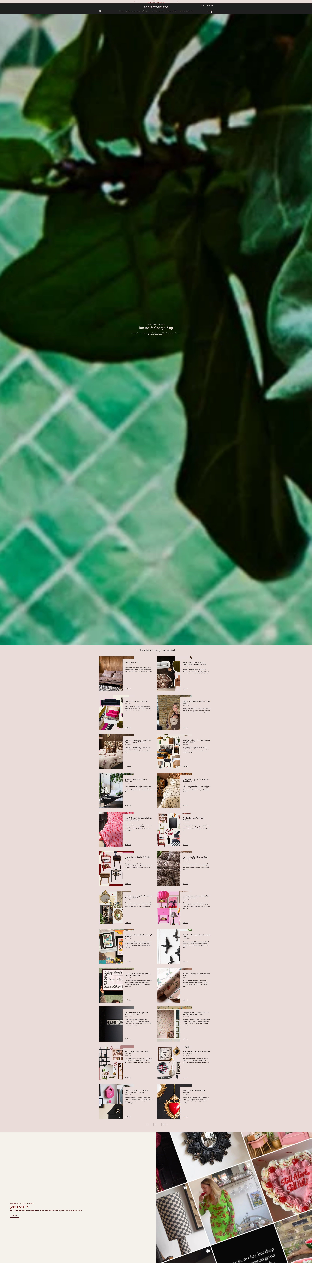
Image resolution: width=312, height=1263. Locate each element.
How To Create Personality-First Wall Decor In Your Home (137, 974)
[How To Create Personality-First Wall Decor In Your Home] (116, 985)
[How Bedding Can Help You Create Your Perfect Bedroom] (174, 868)
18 (163, 1124)
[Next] (177, 1)
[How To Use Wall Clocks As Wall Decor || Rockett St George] (116, 1101)
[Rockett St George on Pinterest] (208, 5)
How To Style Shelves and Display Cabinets (137, 1052)
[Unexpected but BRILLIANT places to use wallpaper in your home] (174, 1023)
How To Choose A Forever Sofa (136, 701)
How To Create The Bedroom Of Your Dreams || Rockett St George (138, 741)
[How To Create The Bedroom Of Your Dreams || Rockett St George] (116, 751)
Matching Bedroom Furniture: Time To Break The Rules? (196, 741)
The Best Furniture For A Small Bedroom (193, 819)
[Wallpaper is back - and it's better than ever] (174, 985)
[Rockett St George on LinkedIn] (206, 5)
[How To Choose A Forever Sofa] (116, 712)
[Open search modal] (100, 11)
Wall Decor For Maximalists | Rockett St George (196, 936)
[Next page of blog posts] (167, 1124)
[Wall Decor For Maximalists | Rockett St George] (174, 946)
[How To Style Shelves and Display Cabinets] (116, 1062)
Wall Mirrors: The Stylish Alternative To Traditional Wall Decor (138, 897)
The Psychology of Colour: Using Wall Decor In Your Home (196, 897)
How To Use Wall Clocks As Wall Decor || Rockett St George (136, 1091)
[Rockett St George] (156, 7)
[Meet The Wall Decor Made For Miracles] (174, 1101)
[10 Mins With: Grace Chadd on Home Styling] (174, 712)
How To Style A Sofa (132, 662)
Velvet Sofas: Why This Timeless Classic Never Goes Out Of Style (194, 663)
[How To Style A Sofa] (116, 673)
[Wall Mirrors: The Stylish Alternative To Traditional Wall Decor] (116, 907)
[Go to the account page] (208, 11)
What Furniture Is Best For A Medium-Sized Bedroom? (196, 780)
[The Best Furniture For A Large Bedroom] (116, 790)
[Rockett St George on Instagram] (203, 5)
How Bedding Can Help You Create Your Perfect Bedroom (195, 858)
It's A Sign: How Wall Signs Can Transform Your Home (136, 1013)
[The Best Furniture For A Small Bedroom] (174, 829)
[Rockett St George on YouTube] (212, 5)
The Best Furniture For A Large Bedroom (136, 780)
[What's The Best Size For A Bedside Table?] (116, 868)
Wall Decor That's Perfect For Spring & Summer (138, 936)
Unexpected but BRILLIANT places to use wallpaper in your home (196, 1013)
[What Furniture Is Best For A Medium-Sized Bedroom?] (174, 790)
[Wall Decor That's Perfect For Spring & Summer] (116, 946)
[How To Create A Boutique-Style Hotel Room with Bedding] (116, 829)
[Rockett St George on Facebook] (201, 5)
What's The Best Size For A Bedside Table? (137, 858)
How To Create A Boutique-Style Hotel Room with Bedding (138, 819)
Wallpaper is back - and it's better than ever (196, 974)
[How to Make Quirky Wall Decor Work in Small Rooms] (174, 1062)
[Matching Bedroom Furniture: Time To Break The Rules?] (174, 751)
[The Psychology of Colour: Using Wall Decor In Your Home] (174, 907)
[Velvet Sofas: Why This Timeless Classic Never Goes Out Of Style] (174, 673)
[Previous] (134, 1)
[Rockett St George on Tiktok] (210, 5)
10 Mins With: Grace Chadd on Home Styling (196, 702)
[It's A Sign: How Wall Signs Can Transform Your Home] (116, 1023)
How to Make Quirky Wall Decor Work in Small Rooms (196, 1052)
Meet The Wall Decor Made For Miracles (194, 1091)
